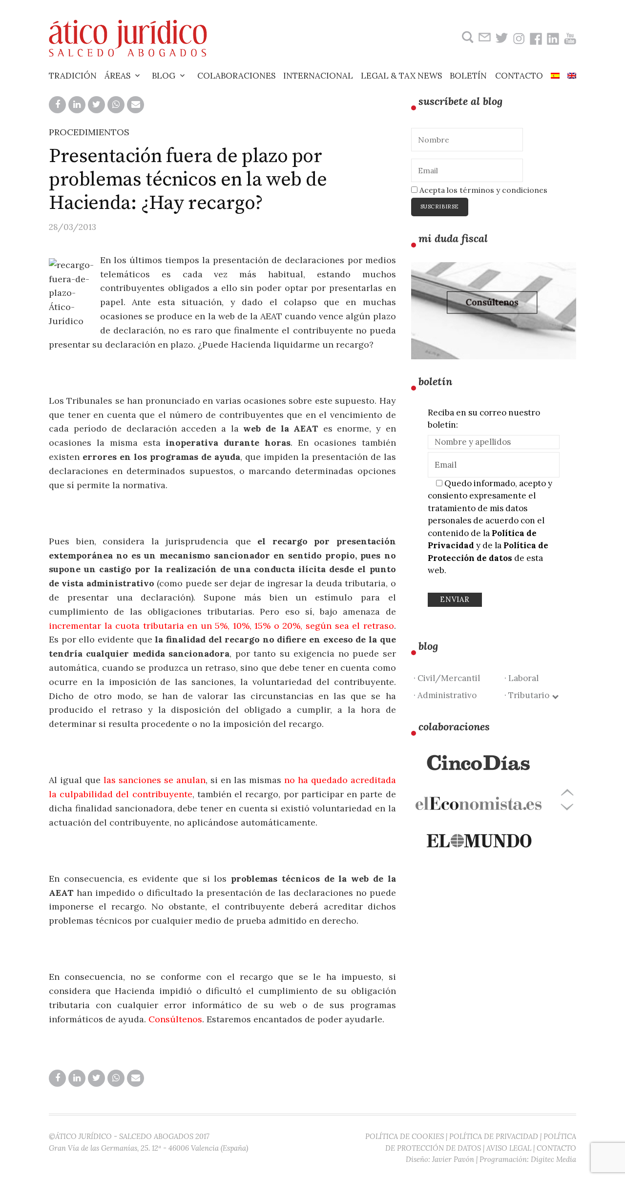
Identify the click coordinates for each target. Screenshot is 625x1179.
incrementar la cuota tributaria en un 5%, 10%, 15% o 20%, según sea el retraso (221, 625)
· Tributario (528, 695)
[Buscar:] (466, 37)
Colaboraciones (236, 76)
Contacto (519, 76)
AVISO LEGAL (508, 1148)
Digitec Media (553, 1159)
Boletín (468, 76)
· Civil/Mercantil (447, 678)
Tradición (73, 76)
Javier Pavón (453, 1159)
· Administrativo (445, 695)
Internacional (318, 76)
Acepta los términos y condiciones (482, 190)
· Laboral (521, 678)
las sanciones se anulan (155, 780)
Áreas (117, 76)
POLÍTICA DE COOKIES (404, 1136)
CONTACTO (556, 1148)
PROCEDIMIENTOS (89, 132)
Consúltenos (175, 1019)
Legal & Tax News (401, 76)
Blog (163, 76)
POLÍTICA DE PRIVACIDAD (493, 1136)
